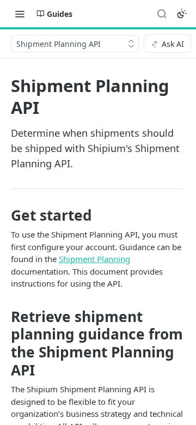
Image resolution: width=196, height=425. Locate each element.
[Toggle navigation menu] (19, 13)
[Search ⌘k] (161, 13)
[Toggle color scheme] (182, 13)
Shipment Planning (94, 258)
